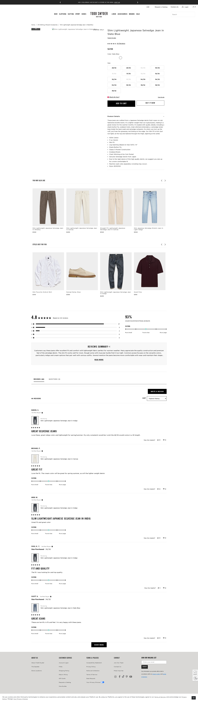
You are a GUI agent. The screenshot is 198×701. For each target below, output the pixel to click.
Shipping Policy (64, 670)
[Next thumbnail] (35, 28)
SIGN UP (145, 666)
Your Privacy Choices (20, 699)
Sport (77, 14)
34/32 (157, 79)
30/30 (143, 68)
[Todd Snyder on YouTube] (131, 676)
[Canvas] (112, 57)
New (56, 14)
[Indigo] (108, 57)
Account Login (64, 662)
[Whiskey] (116, 57)
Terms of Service (160, 697)
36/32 (143, 85)
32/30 (143, 73)
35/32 (128, 85)
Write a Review (159, 392)
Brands (132, 14)
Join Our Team (119, 662)
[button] (135, 43)
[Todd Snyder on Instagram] (115, 676)
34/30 (143, 79)
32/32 (157, 73)
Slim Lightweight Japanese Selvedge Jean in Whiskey (48, 207)
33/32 (128, 79)
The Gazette (35, 666)
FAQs (60, 666)
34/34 (114, 85)
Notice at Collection (92, 670)
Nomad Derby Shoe (82, 271)
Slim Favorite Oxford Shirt (48, 271)
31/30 (114, 73)
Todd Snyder (111, 38)
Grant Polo (149, 271)
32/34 (114, 79)
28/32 (114, 68)
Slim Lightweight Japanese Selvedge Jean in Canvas (82, 207)
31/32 (128, 73)
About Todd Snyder (37, 662)
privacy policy (156, 674)
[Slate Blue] (120, 57)
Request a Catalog (161, 7)
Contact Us (117, 666)
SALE (138, 14)
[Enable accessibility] (195, 678)
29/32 (128, 68)
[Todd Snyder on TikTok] (123, 676)
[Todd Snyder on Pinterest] (126, 676)
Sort (144, 398)
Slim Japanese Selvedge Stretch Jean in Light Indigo (149, 207)
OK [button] (194, 697)
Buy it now (150, 103)
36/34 (157, 85)
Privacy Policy (91, 666)
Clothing (62, 14)
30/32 (157, 68)
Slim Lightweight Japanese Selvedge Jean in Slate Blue (60, 608)
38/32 (114, 91)
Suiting (71, 14)
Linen (114, 14)
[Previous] (161, 180)
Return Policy (63, 674)
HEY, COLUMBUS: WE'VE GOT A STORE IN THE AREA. (99, 2)
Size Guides (63, 686)
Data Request (90, 678)
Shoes (84, 14)
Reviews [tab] (39, 380)
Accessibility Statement (94, 662)
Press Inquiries (118, 670)
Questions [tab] (54, 380)
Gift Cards (62, 678)
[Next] (165, 180)
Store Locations (36, 670)
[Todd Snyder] (99, 15)
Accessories (122, 14)
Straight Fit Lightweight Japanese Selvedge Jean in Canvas (116, 207)
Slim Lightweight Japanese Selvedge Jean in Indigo (116, 271)
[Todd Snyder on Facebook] (119, 676)
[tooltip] (109, 347)
